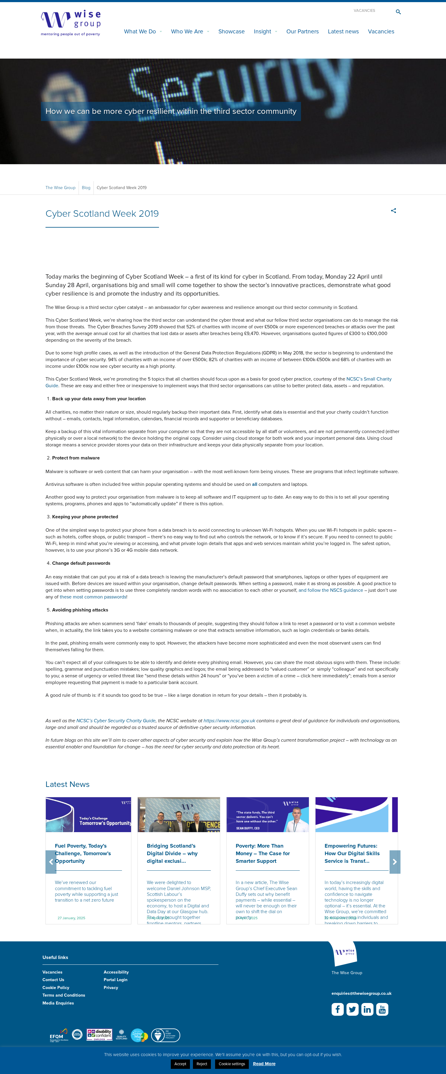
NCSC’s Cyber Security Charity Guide (116, 721)
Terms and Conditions (63, 995)
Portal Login (115, 979)
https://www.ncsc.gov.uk (229, 721)
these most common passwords (93, 597)
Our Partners (302, 31)
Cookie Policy (55, 987)
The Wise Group (61, 187)
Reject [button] (202, 1064)
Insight (262, 31)
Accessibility (116, 972)
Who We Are (187, 31)
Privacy (111, 987)
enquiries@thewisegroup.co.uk (361, 993)
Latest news (343, 31)
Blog (86, 187)
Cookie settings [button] (232, 1064)
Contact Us (53, 979)
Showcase (231, 31)
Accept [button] (180, 1064)
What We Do (140, 31)
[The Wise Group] (70, 22)
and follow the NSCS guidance (331, 590)
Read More (264, 1063)
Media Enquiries (58, 1003)
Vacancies (364, 10)
